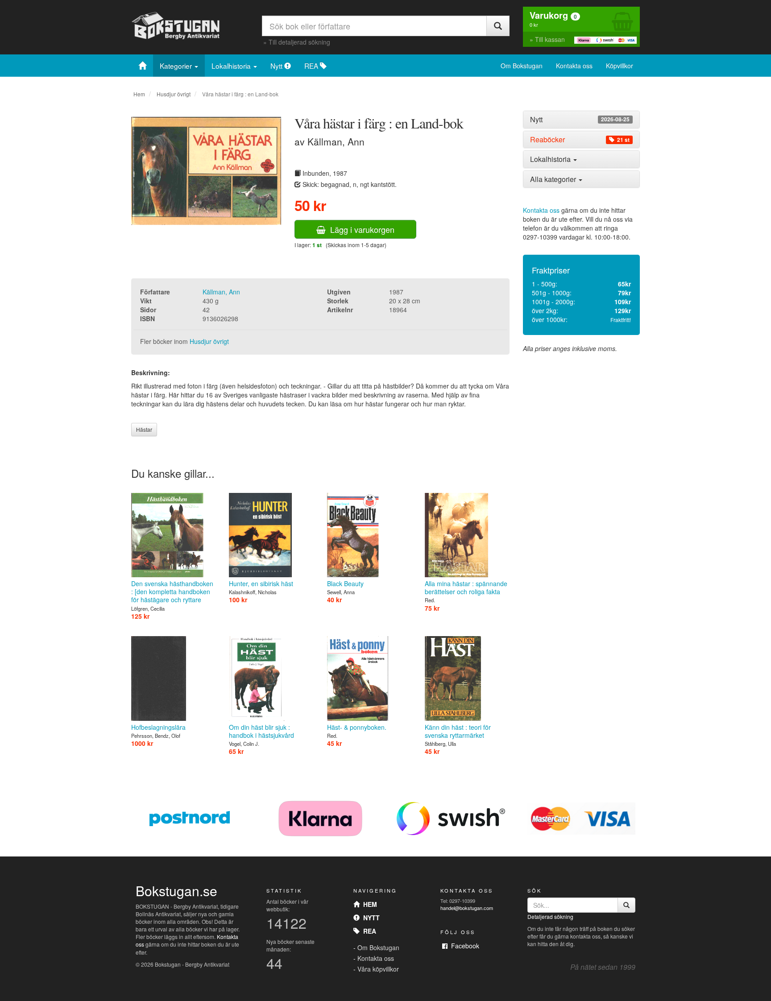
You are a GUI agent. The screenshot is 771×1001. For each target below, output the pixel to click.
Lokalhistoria (232, 65)
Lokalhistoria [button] (551, 159)
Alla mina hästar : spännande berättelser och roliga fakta (466, 587)
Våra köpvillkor (378, 968)
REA (312, 65)
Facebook (463, 945)
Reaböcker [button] (580, 140)
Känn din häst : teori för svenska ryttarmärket (458, 731)
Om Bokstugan (522, 65)
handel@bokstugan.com (466, 907)
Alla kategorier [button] (554, 179)
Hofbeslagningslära (158, 727)
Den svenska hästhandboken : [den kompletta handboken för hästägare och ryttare (172, 591)
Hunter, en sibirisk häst (261, 583)
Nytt (277, 65)
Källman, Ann (221, 291)
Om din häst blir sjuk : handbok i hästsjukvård (261, 731)
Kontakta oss (574, 65)
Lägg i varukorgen (360, 229)
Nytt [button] (580, 120)
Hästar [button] (144, 429)
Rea (368, 931)
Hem (139, 94)
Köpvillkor (619, 65)
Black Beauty (345, 583)
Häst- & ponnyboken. (356, 727)
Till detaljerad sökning (299, 41)
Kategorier (177, 65)
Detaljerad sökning (550, 916)
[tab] (581, 119)
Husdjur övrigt (174, 94)
